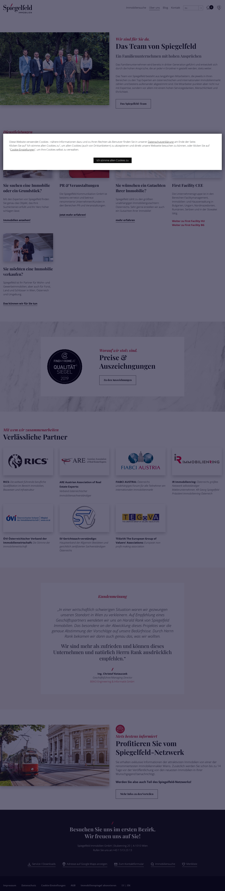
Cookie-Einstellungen (22, 149)
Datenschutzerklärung (161, 142)
